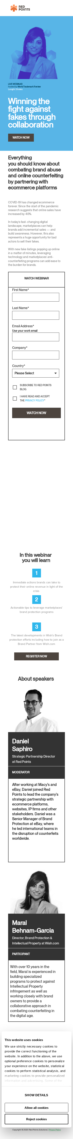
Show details (36, 1095)
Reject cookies (36, 1119)
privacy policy (34, 400)
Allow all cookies (36, 1107)
